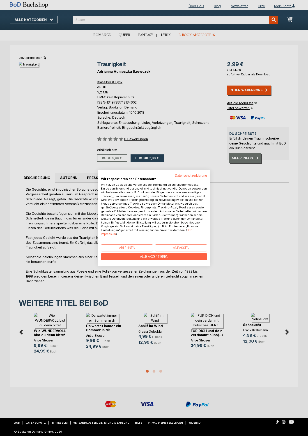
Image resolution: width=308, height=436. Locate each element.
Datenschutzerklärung (191, 175)
